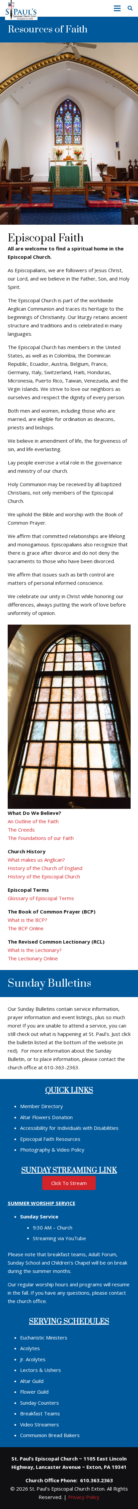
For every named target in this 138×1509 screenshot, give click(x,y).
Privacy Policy (83, 1497)
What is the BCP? (27, 920)
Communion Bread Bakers (50, 1435)
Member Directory (41, 1106)
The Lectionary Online (33, 958)
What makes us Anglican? (36, 859)
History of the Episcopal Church (44, 876)
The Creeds (21, 829)
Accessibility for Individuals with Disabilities (69, 1127)
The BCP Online (26, 928)
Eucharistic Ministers (43, 1337)
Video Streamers (39, 1424)
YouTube (75, 1238)
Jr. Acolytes (33, 1359)
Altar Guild (32, 1381)
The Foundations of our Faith (41, 838)
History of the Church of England (45, 868)
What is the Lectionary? (35, 950)
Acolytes (30, 1348)
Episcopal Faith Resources (50, 1139)
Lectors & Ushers (40, 1370)
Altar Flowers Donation (46, 1117)
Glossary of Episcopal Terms (41, 898)
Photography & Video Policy (52, 1149)
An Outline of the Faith (33, 821)
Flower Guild (34, 1391)
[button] (117, 8)
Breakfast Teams (40, 1413)
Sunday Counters (39, 1402)
